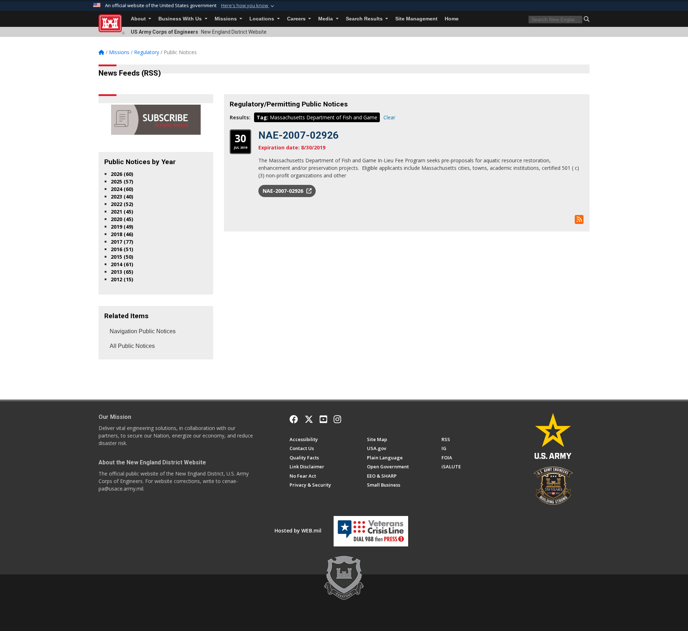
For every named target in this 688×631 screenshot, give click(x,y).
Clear (389, 117)
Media (326, 18)
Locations (262, 18)
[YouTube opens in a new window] (323, 419)
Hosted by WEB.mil (297, 530)
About (139, 18)
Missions (226, 18)
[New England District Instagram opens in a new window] (337, 419)
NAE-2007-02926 (298, 135)
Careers (297, 18)
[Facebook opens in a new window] (294, 419)
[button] (248, 5)
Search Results (365, 18)
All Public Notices (132, 346)
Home (452, 18)
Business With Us (180, 18)
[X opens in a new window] (309, 419)
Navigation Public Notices (143, 331)
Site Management (416, 18)
